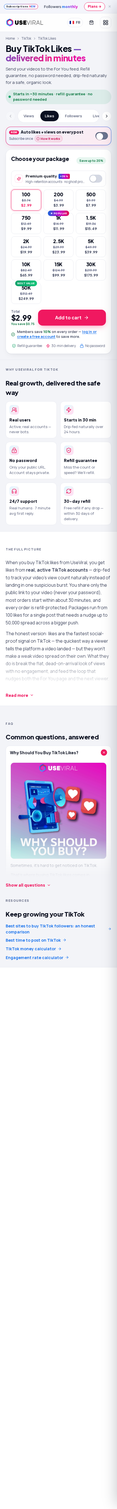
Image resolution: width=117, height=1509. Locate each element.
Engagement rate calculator (34, 957)
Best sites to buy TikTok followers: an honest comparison (50, 929)
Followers (73, 115)
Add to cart (68, 317)
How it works (50, 138)
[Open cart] (91, 22)
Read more (17, 695)
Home (10, 38)
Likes (49, 115)
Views (29, 115)
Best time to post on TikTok (33, 940)
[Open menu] (105, 22)
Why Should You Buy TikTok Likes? (44, 752)
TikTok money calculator (31, 948)
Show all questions (25, 884)
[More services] (107, 116)
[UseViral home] (24, 22)
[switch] (102, 135)
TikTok (26, 38)
